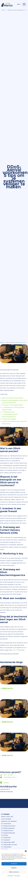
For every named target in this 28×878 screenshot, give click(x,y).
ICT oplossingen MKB (8, 842)
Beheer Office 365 (7, 816)
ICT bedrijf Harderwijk (8, 833)
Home (3, 10)
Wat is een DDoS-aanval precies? (12, 398)
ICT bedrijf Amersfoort (8, 826)
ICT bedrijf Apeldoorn (8, 828)
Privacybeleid (17, 875)
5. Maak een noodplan (9, 419)
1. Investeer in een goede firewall (12, 405)
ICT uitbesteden (6, 847)
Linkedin (6, 782)
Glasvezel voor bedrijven (9, 821)
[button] (26, 851)
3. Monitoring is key (8, 412)
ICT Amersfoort (6, 823)
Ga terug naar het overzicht (10, 370)
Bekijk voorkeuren (14, 872)
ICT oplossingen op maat (9, 844)
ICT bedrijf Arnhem (7, 830)
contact (15, 650)
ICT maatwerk (5, 840)
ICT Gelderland (6, 837)
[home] (6, 5)
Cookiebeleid (10, 875)
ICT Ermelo (4, 835)
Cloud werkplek (6, 819)
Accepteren (14, 863)
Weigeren (14, 867)
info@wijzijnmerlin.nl (10, 777)
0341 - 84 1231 (8, 775)
